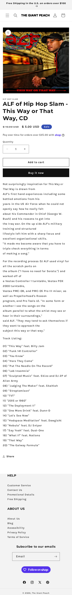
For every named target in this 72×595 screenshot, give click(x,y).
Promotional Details (20, 494)
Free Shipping (16, 499)
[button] (7, 15)
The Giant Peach (40, 593)
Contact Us (14, 490)
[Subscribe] (56, 556)
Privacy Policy (16, 532)
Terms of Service (18, 537)
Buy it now (36, 173)
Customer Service (19, 485)
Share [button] (10, 456)
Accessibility (16, 527)
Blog (10, 523)
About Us (13, 518)
